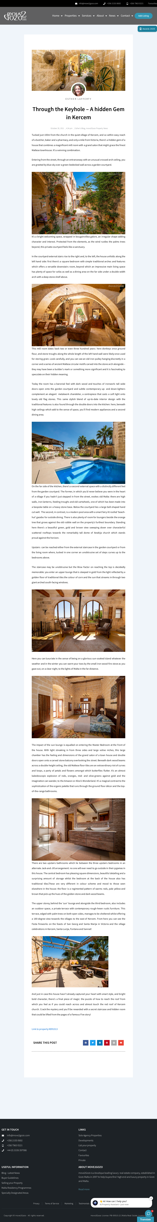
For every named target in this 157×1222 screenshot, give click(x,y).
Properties (71, 15)
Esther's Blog (80, 128)
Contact (125, 15)
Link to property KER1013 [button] (45, 1029)
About (100, 15)
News (112, 15)
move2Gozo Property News (97, 128)
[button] (85, 1043)
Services (86, 15)
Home (55, 15)
